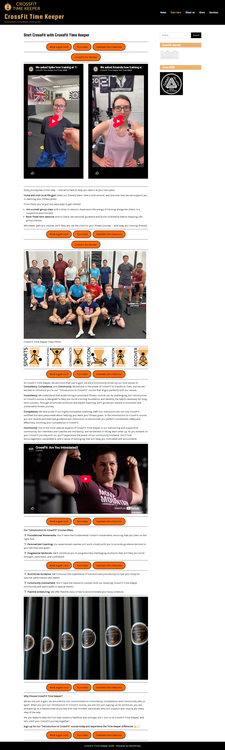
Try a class (82, 46)
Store (202, 12)
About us (190, 12)
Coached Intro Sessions (109, 46)
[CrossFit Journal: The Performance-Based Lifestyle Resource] (169, 58)
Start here (176, 12)
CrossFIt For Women (86, 57)
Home (163, 12)
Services (213, 12)
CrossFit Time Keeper (34, 16)
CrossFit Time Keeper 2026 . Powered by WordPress (112, 745)
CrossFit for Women (86, 244)
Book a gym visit (59, 46)
